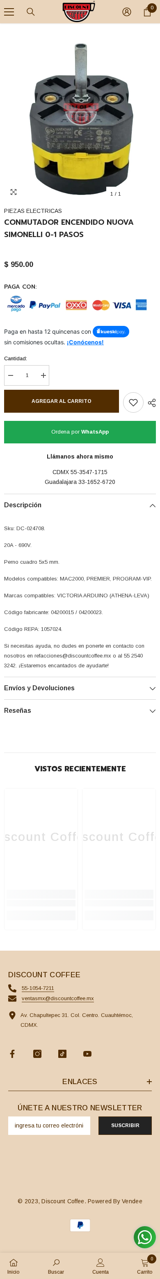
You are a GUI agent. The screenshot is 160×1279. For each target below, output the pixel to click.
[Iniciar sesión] (126, 12)
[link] (41, 903)
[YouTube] (87, 1053)
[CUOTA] (150, 403)
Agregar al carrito (61, 401)
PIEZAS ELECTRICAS (33, 211)
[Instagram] (37, 1053)
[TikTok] (62, 1053)
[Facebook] (12, 1053)
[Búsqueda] (31, 12)
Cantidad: (15, 358)
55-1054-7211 (38, 988)
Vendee (132, 1201)
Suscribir (125, 1125)
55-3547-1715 (89, 472)
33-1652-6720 (96, 482)
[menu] (9, 12)
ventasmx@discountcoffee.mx (58, 998)
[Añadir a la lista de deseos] (133, 402)
